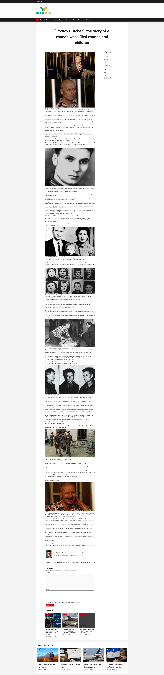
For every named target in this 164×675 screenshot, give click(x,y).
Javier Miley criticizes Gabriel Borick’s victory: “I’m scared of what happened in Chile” (84, 562)
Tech (74, 19)
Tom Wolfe (48, 51)
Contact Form (107, 74)
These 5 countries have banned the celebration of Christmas (58, 547)
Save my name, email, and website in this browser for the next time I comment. (64, 602)
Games (39, 649)
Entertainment (87, 19)
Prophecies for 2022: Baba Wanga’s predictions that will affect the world (57, 562)
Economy (61, 19)
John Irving (54, 636)
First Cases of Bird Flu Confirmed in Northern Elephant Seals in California (69, 631)
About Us (106, 72)
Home (41, 19)
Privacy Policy (107, 78)
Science (68, 19)
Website (48, 598)
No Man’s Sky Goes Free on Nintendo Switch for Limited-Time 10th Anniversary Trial (47, 666)
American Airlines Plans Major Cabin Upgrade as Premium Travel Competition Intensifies (92, 666)
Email (47, 593)
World (55, 19)
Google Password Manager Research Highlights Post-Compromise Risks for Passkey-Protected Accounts (116, 666)
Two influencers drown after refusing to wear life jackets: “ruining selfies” (87, 631)
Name (47, 589)
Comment (48, 572)
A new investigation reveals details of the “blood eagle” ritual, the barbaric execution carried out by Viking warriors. (70, 545)
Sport (79, 19)
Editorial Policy (107, 77)
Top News (48, 19)
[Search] (127, 20)
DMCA (105, 75)
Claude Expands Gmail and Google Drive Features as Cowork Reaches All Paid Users (70, 666)
